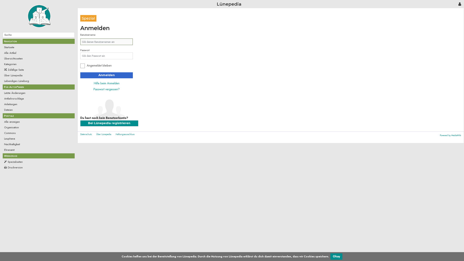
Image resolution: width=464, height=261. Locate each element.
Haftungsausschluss (125, 134)
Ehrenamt (9, 150)
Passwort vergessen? (106, 89)
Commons (10, 133)
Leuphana (9, 139)
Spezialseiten (15, 162)
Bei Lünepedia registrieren (109, 123)
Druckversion (15, 167)
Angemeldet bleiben (99, 65)
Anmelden (106, 75)
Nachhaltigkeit (12, 144)
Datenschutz (86, 134)
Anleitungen (10, 104)
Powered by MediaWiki (450, 135)
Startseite (9, 47)
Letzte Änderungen (14, 93)
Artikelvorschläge (14, 99)
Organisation (11, 127)
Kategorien (10, 64)
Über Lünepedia (13, 75)
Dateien (8, 110)
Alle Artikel (10, 53)
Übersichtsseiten (13, 59)
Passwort (85, 50)
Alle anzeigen (12, 122)
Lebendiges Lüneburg (16, 81)
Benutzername (87, 35)
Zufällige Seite (16, 70)
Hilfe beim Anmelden (106, 83)
